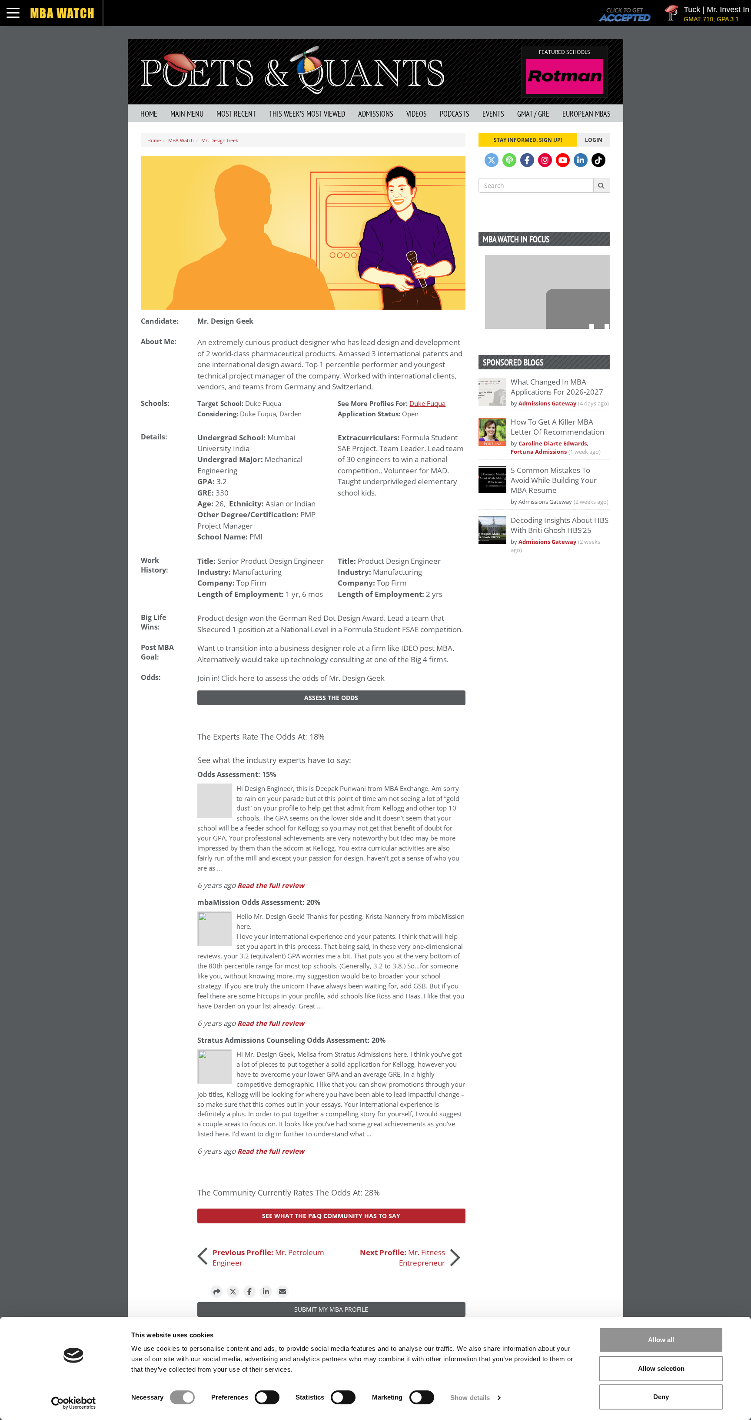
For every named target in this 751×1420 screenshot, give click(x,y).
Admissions (375, 114)
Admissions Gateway (547, 403)
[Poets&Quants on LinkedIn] (581, 160)
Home (148, 114)
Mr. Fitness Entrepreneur (402, 1257)
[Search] (601, 185)
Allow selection (661, 1368)
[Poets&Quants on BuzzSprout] (509, 160)
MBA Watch (181, 140)
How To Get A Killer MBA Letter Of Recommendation (557, 427)
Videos (416, 114)
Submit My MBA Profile (331, 1309)
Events (493, 114)
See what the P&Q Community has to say (331, 1216)
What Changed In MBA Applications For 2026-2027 (557, 387)
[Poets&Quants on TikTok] (598, 160)
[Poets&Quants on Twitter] (491, 160)
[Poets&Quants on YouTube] (563, 160)
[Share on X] (233, 1291)
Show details (470, 1397)
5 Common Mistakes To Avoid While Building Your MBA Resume (554, 480)
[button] (216, 1291)
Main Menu (186, 114)
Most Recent (236, 114)
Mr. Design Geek (219, 140)
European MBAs (586, 114)
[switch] (267, 1397)
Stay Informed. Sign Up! (528, 139)
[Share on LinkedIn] (266, 1291)
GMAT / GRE (533, 114)
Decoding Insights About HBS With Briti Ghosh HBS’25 (559, 525)
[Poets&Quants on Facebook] (527, 160)
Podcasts (454, 114)
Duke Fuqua (263, 403)
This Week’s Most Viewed (307, 114)
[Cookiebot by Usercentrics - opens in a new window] (74, 1403)
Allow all (661, 1339)
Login (593, 139)
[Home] (292, 69)
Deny (661, 1396)
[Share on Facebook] (249, 1291)
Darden (290, 414)
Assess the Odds (331, 697)
